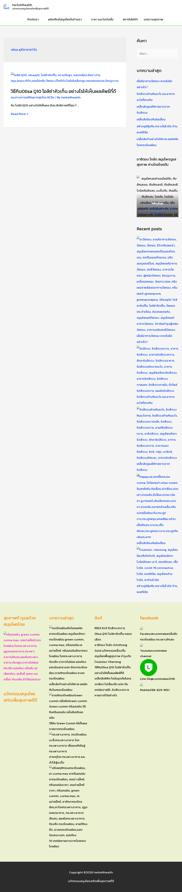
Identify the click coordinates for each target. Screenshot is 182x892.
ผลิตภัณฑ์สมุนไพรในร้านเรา (65, 19)
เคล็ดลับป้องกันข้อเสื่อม (151, 119)
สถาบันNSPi (130, 19)
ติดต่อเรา (33, 19)
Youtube (146, 650)
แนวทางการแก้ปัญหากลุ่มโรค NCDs (32, 97)
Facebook (146, 633)
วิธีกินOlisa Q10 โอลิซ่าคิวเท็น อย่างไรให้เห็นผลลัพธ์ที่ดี (63, 91)
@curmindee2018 (163, 678)
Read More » (19, 114)
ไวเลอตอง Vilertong (108, 661)
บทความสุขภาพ (153, 19)
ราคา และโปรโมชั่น (102, 19)
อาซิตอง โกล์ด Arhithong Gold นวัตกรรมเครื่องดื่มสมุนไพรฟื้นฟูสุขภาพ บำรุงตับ (113, 650)
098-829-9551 (159, 690)
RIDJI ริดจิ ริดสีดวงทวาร (110, 628)
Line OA (145, 678)
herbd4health (22, 4)
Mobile (144, 690)
